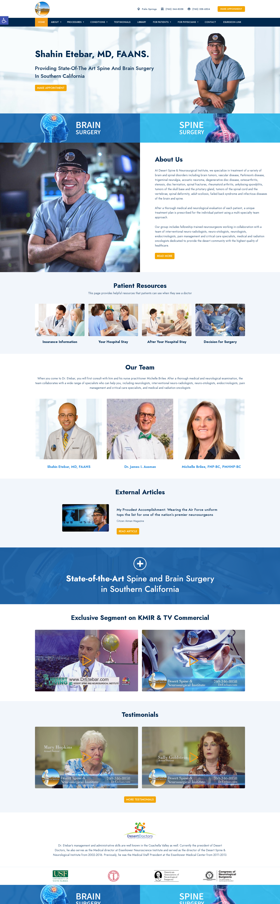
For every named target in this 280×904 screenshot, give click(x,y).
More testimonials (140, 799)
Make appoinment (231, 9)
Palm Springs (149, 9)
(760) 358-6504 (201, 9)
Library (141, 22)
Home (41, 22)
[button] (4, 20)
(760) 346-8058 (174, 9)
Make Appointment (50, 88)
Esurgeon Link (232, 22)
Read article (128, 531)
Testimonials (122, 22)
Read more (164, 256)
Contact (210, 22)
